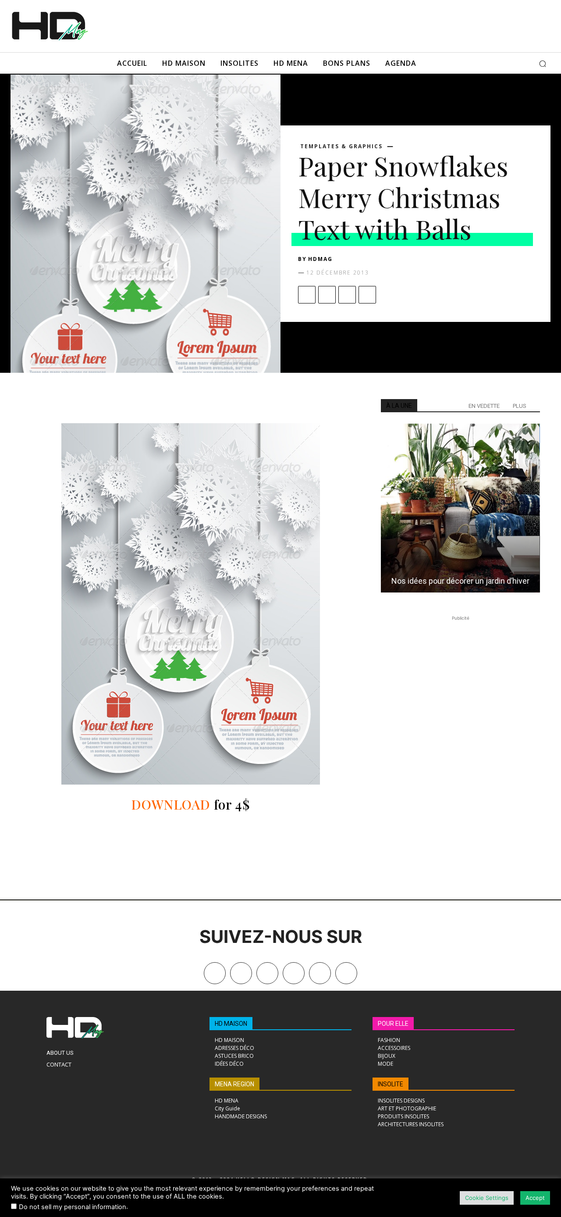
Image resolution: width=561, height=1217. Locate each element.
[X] (327, 294)
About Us (60, 1052)
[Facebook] (307, 294)
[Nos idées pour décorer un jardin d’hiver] (460, 508)
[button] (542, 63)
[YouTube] (320, 973)
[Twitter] (346, 973)
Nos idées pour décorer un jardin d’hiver (460, 580)
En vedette (484, 406)
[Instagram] (267, 973)
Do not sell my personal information (72, 1207)
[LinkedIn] (294, 973)
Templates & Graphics (341, 146)
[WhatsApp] (367, 294)
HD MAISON (231, 1023)
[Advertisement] (310, 25)
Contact (58, 1064)
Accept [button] (535, 1197)
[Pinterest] (347, 294)
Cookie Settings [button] (486, 1197)
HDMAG (320, 259)
